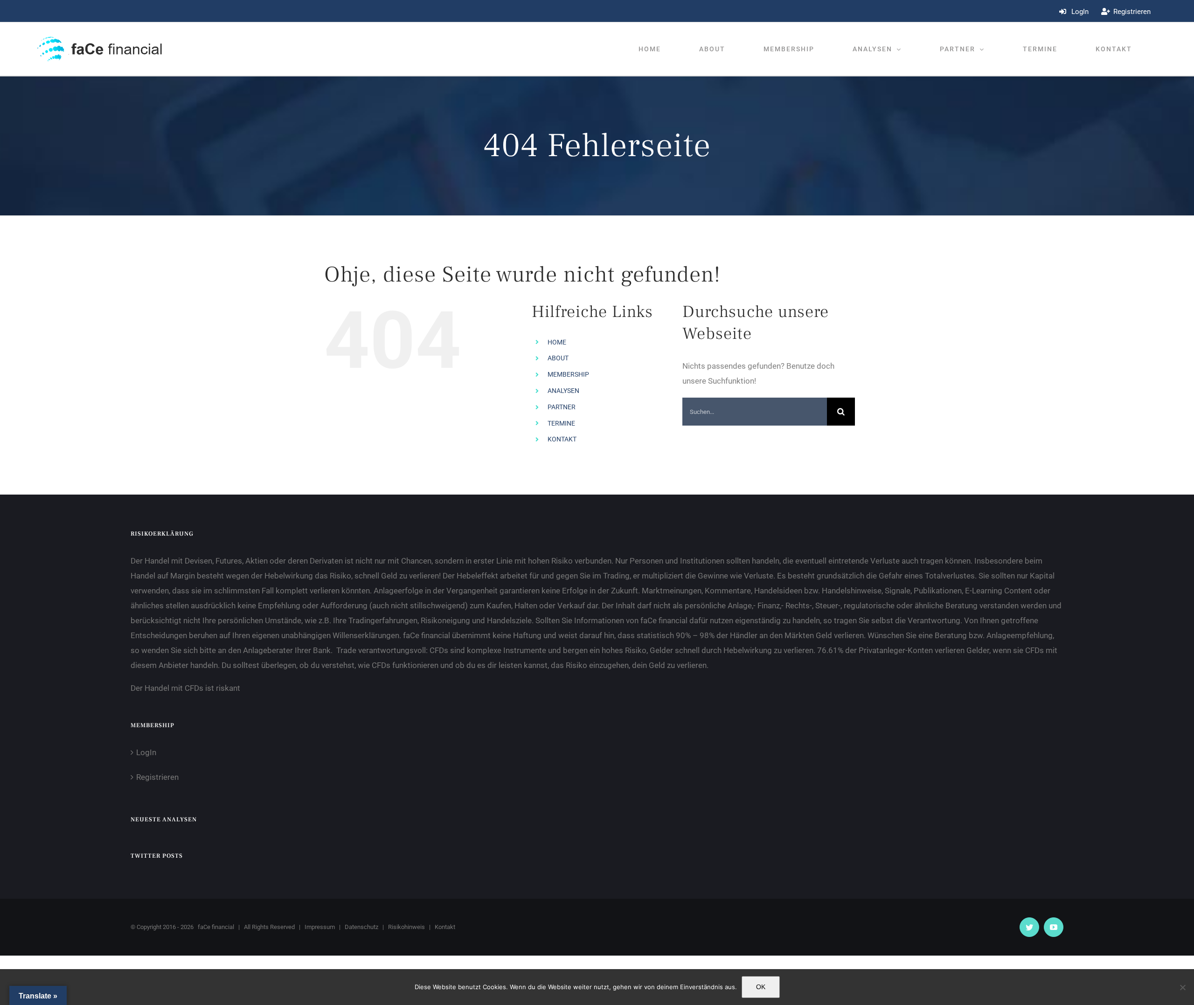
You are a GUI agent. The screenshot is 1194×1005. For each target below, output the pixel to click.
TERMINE (561, 423)
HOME (557, 342)
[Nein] (1182, 987)
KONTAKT (562, 439)
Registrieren (157, 777)
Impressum (320, 926)
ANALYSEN (563, 390)
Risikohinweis (406, 926)
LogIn (146, 752)
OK (760, 987)
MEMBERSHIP (568, 374)
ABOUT (558, 358)
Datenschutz (361, 926)
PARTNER (562, 407)
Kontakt (445, 926)
